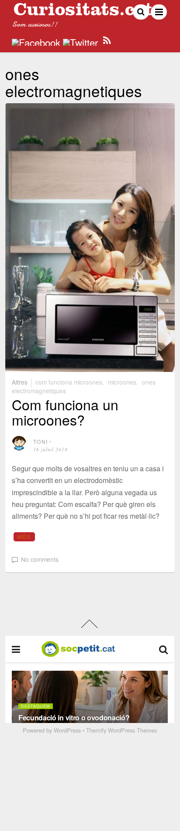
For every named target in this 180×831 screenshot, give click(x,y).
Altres (20, 382)
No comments (40, 559)
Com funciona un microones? (65, 411)
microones (122, 382)
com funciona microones (68, 382)
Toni (40, 441)
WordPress (67, 730)
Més (24, 536)
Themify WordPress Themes (121, 730)
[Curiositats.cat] (83, 12)
